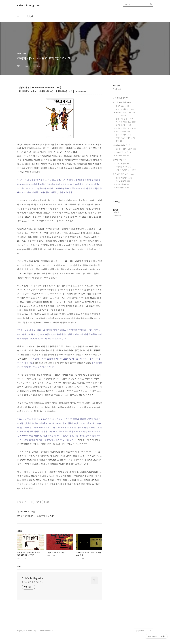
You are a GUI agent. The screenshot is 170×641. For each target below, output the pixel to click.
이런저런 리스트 (123, 166)
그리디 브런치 (141, 626)
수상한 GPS (122, 106)
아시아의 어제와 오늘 (126, 122)
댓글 (19, 566)
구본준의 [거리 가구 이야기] (144, 607)
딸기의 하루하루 (124, 178)
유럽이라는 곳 (123, 131)
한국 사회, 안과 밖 (124, 118)
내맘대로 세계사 (121, 145)
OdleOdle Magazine (28, 5)
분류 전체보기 (121, 97)
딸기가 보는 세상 (122, 102)
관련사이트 (140, 630)
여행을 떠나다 (123, 184)
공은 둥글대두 (122, 187)
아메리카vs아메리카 (125, 138)
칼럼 (119, 141)
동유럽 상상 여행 (123, 152)
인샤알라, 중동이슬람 (126, 128)
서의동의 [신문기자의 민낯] (143, 598)
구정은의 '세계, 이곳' (125, 112)
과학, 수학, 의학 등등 (126, 170)
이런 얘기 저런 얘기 (123, 174)
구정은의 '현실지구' (125, 109)
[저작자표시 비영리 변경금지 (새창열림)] (46, 502)
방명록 (30, 16)
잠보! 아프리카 (123, 134)
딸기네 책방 (119, 159)
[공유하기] (25, 502)
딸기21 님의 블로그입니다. (32, 581)
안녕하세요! (117, 89)
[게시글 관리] (28, 502)
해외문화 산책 (122, 155)
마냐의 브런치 (141, 622)
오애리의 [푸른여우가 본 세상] (143, 615)
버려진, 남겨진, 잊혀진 (126, 149)
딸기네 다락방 (123, 181)
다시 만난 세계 (122, 115)
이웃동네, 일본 (123, 125)
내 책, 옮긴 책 (122, 163)
